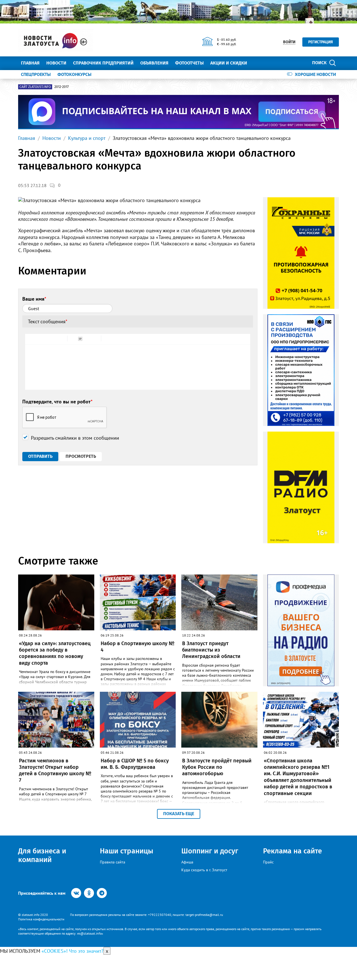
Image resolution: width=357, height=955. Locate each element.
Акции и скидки (228, 63)
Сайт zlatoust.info (35, 87)
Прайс (268, 862)
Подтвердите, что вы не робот (57, 401)
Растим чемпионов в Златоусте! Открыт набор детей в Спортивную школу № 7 (55, 770)
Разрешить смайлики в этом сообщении (75, 438)
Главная (30, 63)
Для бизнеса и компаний (42, 855)
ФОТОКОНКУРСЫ (74, 74)
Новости (56, 63)
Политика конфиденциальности (41, 919)
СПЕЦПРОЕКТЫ (36, 74)
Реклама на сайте (292, 851)
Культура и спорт (86, 138)
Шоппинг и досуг (209, 851)
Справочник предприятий (103, 63)
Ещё (258, 63)
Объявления (154, 63)
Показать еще (178, 813)
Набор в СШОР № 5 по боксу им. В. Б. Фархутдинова (135, 764)
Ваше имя (34, 299)
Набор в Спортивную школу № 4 (137, 646)
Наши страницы (126, 851)
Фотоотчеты (189, 63)
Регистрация (320, 42)
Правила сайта (112, 862)
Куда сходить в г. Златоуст (204, 869)
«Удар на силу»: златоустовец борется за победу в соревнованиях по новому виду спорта (55, 653)
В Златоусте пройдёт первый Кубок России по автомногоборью (217, 767)
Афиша (187, 862)
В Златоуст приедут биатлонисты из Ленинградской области (211, 650)
